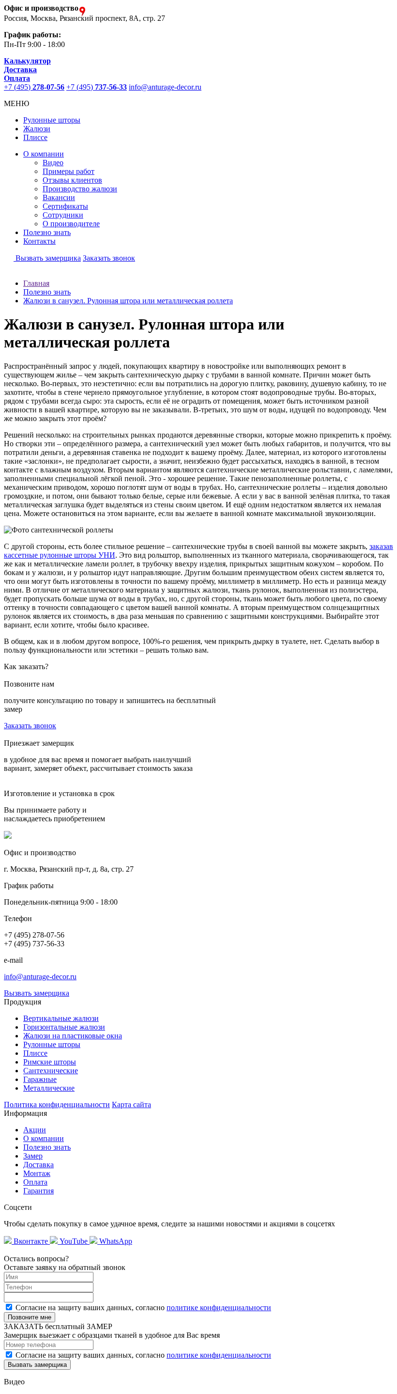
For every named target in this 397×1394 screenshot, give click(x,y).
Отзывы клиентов (72, 180)
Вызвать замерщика (47, 258)
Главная (36, 283)
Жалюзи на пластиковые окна (72, 1036)
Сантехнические (50, 1070)
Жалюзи (36, 129)
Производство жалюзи (80, 189)
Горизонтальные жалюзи (64, 1027)
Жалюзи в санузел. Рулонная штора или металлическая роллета (128, 301)
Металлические (49, 1088)
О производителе (71, 223)
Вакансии (59, 197)
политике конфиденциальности (219, 1307)
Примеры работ (68, 171)
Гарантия (38, 1191)
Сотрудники (63, 215)
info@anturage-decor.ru (165, 87)
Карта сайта (131, 1104)
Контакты (39, 241)
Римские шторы (49, 1062)
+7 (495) (34, 87)
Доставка (38, 1164)
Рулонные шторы (51, 120)
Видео (53, 162)
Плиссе (35, 137)
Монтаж (36, 1173)
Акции (34, 1130)
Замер (33, 1156)
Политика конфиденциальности (57, 1104)
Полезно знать (47, 232)
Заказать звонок (109, 258)
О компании (43, 154)
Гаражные (40, 1079)
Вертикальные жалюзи (61, 1018)
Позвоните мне (29, 1317)
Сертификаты (65, 206)
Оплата (35, 1182)
